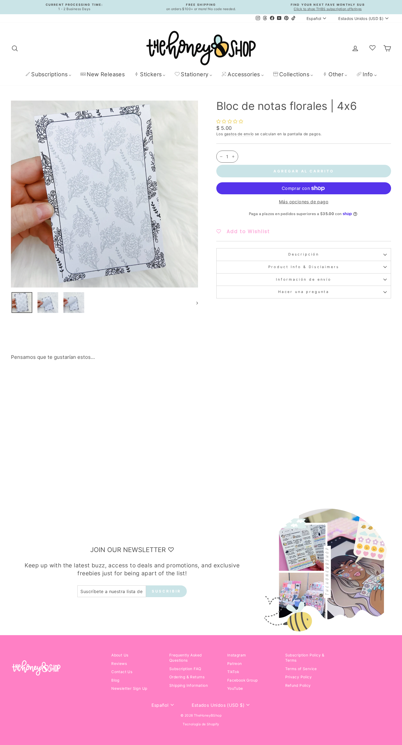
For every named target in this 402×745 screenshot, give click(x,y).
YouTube (235, 688)
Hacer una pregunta (303, 292)
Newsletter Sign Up (129, 688)
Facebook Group (242, 680)
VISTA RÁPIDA (56, 458)
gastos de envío (239, 134)
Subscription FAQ (185, 669)
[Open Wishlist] (372, 48)
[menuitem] (48, 74)
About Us (119, 655)
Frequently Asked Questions (185, 657)
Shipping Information (188, 685)
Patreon (234, 663)
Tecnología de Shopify (201, 724)
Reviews (119, 663)
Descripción (303, 254)
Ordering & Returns (187, 677)
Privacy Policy (298, 677)
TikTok (233, 672)
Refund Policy (298, 685)
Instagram (236, 655)
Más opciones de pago (303, 201)
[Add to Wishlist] (94, 380)
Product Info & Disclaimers (303, 267)
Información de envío (303, 279)
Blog (115, 680)
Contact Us (121, 672)
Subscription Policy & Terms (305, 657)
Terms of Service (301, 669)
